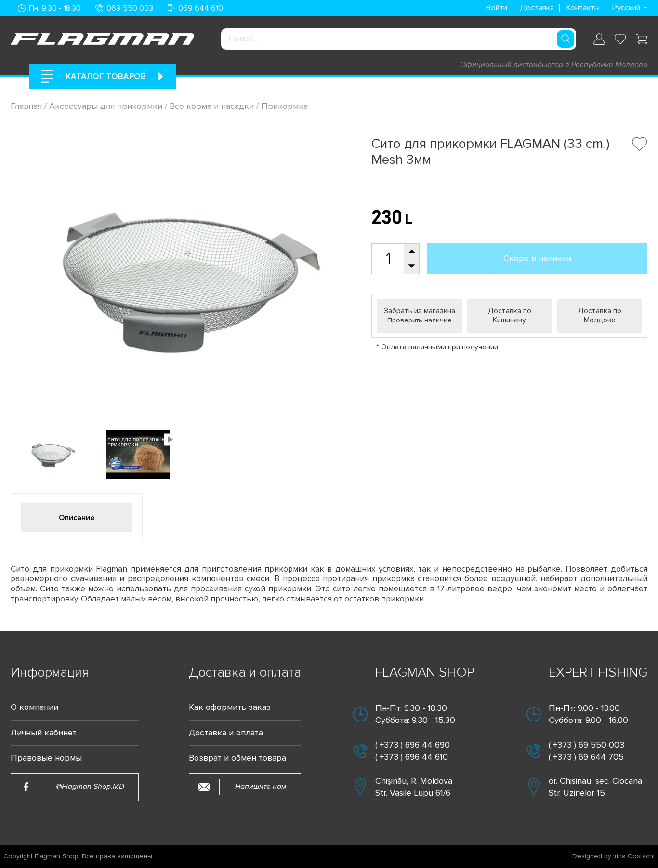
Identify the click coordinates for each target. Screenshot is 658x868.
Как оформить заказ (230, 707)
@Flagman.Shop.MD (90, 786)
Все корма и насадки (212, 106)
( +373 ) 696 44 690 (412, 744)
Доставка (537, 8)
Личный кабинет (44, 733)
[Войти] (599, 39)
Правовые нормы (46, 758)
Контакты (583, 8)
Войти (496, 8)
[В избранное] (639, 144)
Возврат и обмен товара (237, 758)
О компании (34, 707)
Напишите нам (260, 786)
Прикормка (284, 106)
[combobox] (398, 39)
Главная (27, 106)
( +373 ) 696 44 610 (411, 756)
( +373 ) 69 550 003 (586, 744)
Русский (626, 8)
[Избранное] (620, 39)
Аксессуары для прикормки (105, 106)
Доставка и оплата (226, 733)
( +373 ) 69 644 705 (586, 756)
